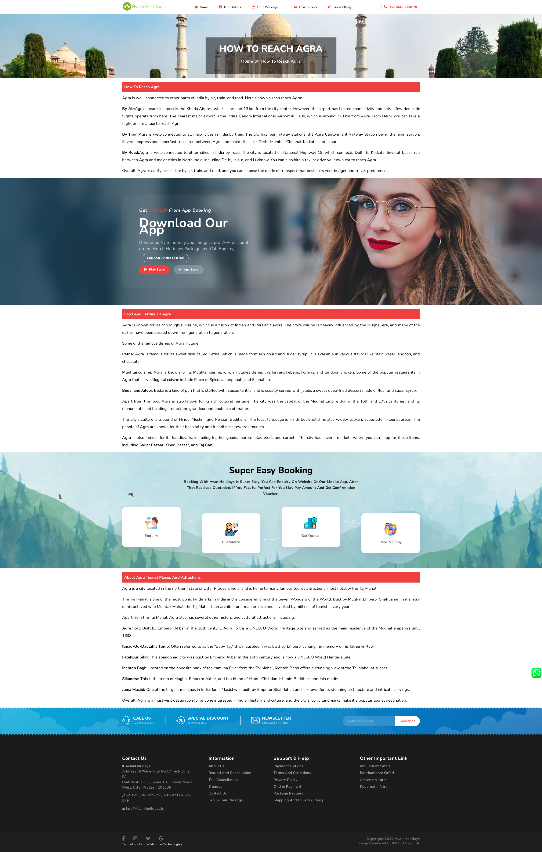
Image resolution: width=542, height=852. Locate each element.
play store (156, 270)
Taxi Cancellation (223, 779)
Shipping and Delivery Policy (299, 800)
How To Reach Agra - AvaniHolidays (143, 6)
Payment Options (288, 766)
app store (191, 270)
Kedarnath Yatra (374, 786)
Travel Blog (342, 7)
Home (204, 7)
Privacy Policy (285, 779)
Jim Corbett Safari (375, 766)
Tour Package (268, 7)
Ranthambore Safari (377, 772)
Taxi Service (308, 7)
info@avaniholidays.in (145, 808)
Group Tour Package (226, 800)
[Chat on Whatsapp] (536, 673)
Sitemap (216, 786)
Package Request (288, 793)
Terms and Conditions (292, 772)
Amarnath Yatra (373, 779)
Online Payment (287, 786)
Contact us (218, 793)
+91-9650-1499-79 (143, 795)
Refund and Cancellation (230, 772)
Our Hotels (232, 7)
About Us (216, 766)
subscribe (407, 721)
